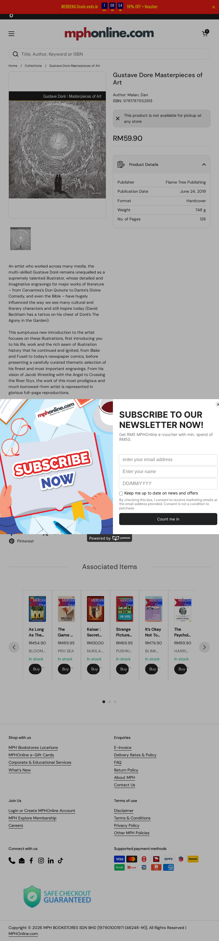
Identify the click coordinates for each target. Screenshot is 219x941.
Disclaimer (123, 810)
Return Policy (126, 770)
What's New (20, 770)
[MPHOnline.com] (109, 33)
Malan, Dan (137, 94)
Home (13, 66)
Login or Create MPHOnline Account (42, 810)
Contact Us (124, 784)
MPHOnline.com (23, 933)
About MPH (124, 777)
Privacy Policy (126, 825)
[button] (204, 33)
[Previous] (14, 647)
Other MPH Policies (131, 832)
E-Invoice (122, 747)
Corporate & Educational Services (40, 762)
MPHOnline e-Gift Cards (31, 754)
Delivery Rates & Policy (135, 754)
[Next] (204, 647)
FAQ (117, 762)
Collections (33, 66)
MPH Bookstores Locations (33, 747)
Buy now (37, 668)
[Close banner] (213, 7)
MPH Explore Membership (32, 818)
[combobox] (109, 54)
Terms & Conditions (132, 818)
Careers (16, 825)
